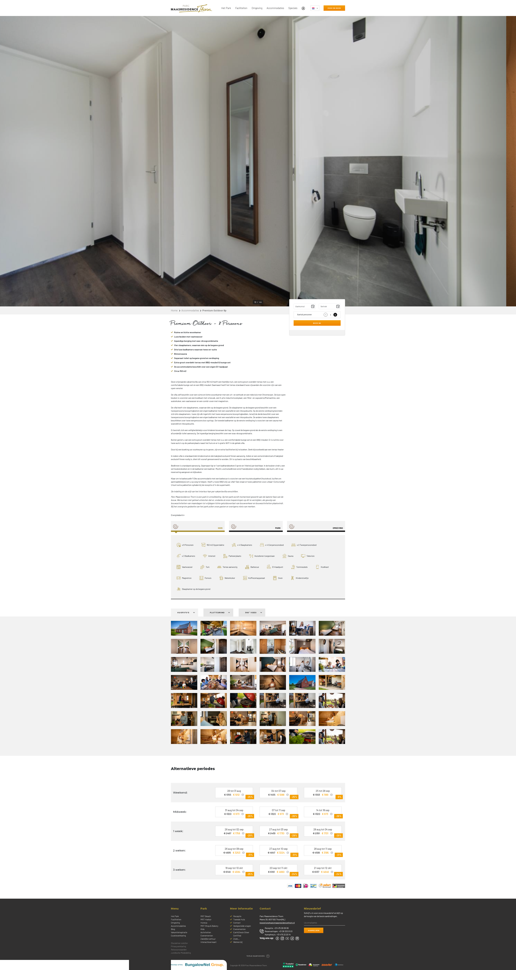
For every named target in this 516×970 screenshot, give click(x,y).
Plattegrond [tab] (217, 612)
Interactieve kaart (208, 942)
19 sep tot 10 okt (238, 870)
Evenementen (206, 935)
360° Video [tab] (251, 612)
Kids (202, 929)
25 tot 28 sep (327, 793)
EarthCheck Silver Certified (241, 934)
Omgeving (257, 8)
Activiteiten (205, 932)
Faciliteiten (241, 8)
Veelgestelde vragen (242, 926)
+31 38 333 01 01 (285, 931)
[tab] (198, 526)
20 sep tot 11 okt (282, 870)
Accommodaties (275, 8)
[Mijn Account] (304, 8)
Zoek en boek (334, 8)
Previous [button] (64, 161)
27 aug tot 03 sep (282, 832)
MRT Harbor (205, 919)
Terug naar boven (255, 956)
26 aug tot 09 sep (238, 851)
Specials (292, 8)
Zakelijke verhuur (208, 938)
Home (174, 310)
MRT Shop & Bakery (209, 926)
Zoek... (236, 938)
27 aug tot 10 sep (282, 851)
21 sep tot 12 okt (326, 870)
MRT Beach (205, 916)
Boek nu (317, 323)
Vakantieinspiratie (179, 932)
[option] (258, 161)
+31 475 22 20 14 (284, 934)
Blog (173, 929)
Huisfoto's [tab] (183, 612)
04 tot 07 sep (282, 793)
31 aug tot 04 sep (238, 813)
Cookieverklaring (178, 935)
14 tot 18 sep (327, 813)
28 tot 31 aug (238, 793)
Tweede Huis (239, 919)
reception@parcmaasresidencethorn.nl (277, 922)
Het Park (226, 8)
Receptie (237, 916)
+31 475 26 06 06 (281, 928)
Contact (237, 922)
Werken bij (238, 942)
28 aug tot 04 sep (327, 832)
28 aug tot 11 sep (327, 851)
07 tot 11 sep (283, 813)
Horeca (203, 922)
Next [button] (451, 161)
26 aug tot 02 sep (238, 832)
